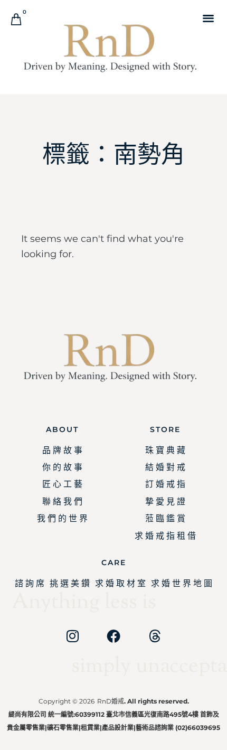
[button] (208, 17)
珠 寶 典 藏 (165, 450)
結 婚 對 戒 (165, 467)
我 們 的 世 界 (62, 518)
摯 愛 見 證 (165, 501)
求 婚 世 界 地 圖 (181, 583)
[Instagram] (72, 636)
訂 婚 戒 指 (165, 484)
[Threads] (154, 636)
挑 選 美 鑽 (70, 583)
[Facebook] (113, 636)
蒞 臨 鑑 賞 (165, 518)
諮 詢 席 (29, 583)
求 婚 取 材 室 (120, 583)
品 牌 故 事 (62, 450)
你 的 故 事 (62, 467)
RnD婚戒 (110, 701)
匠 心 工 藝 (62, 484)
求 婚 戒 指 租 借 (165, 536)
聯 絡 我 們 (62, 501)
